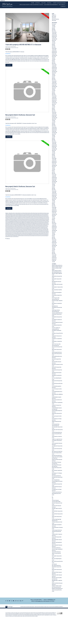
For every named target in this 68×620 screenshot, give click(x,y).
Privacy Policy (51, 606)
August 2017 (54, 166)
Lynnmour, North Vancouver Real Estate (36, 225)
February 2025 (54, 48)
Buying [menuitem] (49, 2)
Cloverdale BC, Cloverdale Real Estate (26, 217)
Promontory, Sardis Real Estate (23, 229)
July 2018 (53, 151)
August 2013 (54, 231)
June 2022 (53, 90)
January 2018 (54, 159)
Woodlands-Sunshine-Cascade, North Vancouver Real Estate (38, 235)
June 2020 (53, 121)
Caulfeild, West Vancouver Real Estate (14, 216)
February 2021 (54, 112)
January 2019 (54, 143)
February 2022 (54, 95)
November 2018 (54, 146)
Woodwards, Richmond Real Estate (57, 588)
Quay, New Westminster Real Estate (30, 229)
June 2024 (53, 59)
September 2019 (54, 132)
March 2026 (54, 30)
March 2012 (53, 253)
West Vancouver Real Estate (56, 565)
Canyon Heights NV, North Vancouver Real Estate (41, 215)
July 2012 (53, 248)
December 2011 (54, 257)
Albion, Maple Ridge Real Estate (57, 272)
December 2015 (54, 193)
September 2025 (54, 38)
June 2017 (53, 169)
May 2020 (53, 123)
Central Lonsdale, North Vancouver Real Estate (42, 216)
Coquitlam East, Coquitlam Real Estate (10, 218)
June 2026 (53, 26)
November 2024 (54, 52)
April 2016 (53, 188)
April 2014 (53, 220)
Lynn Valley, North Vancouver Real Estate (27, 225)
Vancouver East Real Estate (56, 547)
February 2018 (54, 158)
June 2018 (53, 153)
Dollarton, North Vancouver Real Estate (18, 219)
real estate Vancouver (39, 229)
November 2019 (54, 129)
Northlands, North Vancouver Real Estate (15, 228)
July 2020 (53, 120)
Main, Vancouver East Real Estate (43, 225)
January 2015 (54, 208)
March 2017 (53, 173)
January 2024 (54, 66)
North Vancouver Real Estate (56, 475)
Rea (35, 229)
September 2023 (54, 71)
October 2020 (54, 116)
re (34, 229)
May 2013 (53, 235)
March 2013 (53, 238)
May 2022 (53, 91)
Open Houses (54, 17)
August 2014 (54, 215)
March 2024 (54, 63)
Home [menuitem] (32, 2)
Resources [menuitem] (62, 4)
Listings (37, 2)
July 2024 (53, 57)
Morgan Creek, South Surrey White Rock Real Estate (26, 226)
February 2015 (54, 207)
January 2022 (54, 97)
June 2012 (53, 249)
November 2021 (54, 100)
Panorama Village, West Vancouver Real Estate (30, 228)
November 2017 (54, 162)
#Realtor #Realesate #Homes (56, 270)
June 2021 (53, 106)
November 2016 (54, 178)
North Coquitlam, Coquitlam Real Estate (32, 227)
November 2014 (54, 211)
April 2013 (53, 237)
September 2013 (54, 230)
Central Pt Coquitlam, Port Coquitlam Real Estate (17, 217)
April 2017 (53, 172)
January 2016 (54, 192)
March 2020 (54, 125)
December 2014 (54, 210)
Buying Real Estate (25, 215)
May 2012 (53, 250)
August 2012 (54, 246)
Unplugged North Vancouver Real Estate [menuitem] (31, 4)
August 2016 (54, 182)
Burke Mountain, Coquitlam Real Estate (19, 215)
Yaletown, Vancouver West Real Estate (14, 236)
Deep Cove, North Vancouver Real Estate (37, 218)
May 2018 (53, 154)
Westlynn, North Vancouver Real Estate (23, 234)
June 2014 (53, 218)
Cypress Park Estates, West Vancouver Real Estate (27, 218)
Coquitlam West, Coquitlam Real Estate (18, 218)
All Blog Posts (54, 14)
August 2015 (54, 199)
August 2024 (54, 56)
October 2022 (54, 85)
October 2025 (54, 37)
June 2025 (53, 43)
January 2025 (54, 49)
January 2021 (54, 113)
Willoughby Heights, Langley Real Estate (17, 235)
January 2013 (54, 241)
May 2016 (53, 186)
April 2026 (53, 29)
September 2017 (54, 165)
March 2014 (53, 222)
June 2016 (53, 185)
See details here (7, 53)
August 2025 (54, 40)
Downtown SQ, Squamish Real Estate (36, 219)
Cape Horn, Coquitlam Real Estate (57, 312)
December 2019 (54, 128)
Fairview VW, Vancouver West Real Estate (28, 221)
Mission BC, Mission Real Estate (17, 226)
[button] (5, 600)
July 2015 (53, 200)
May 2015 (53, 203)
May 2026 (53, 28)
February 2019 (54, 142)
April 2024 (53, 62)
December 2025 (54, 34)
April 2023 (53, 78)
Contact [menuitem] (63, 6)
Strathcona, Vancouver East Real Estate (13, 47)
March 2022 (54, 94)
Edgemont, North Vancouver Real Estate (19, 221)
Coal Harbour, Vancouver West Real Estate (35, 217)
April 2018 (53, 155)
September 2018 (54, 148)
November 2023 (54, 68)
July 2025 (53, 41)
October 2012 (54, 244)
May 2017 (53, 170)
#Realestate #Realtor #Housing (57, 266)
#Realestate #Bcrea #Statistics (57, 265)
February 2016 (54, 191)
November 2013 (54, 227)
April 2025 (53, 45)
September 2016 (54, 181)
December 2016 (54, 177)
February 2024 (54, 64)
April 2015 (53, 204)
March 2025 (54, 47)
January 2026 (54, 33)
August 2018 (54, 150)
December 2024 (54, 51)
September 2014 (54, 214)
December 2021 (54, 98)
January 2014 (54, 225)
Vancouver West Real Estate (56, 551)
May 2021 (53, 108)
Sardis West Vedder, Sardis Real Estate (27, 230)
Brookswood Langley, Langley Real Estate (9, 215)
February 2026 (54, 32)
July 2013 (53, 233)
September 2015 (54, 197)
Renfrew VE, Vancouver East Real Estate (9, 230)
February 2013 (54, 239)
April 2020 (53, 124)
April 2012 (53, 252)
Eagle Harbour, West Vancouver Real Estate (37, 220)
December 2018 (54, 144)
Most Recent (54, 24)
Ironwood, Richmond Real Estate (57, 432)
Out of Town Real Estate (22, 228)
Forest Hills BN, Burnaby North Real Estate (37, 221)
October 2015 (54, 196)
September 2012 (54, 245)
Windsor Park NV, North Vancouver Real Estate (27, 235)
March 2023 (54, 79)
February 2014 (54, 223)
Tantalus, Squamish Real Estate (57, 530)
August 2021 (54, 104)
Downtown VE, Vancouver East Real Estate (9, 220)
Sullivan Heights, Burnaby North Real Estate (39, 231)
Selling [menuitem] (43, 2)
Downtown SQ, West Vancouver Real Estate (44, 219)
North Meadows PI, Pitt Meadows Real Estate (41, 227)
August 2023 (54, 72)
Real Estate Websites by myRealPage (58, 606)
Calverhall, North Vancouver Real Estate (31, 215)
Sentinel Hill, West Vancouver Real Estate (36, 230)
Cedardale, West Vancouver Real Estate (23, 216)
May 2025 (53, 44)
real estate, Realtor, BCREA (45, 229)
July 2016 (53, 184)
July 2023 (53, 74)
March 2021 (53, 110)
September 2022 (54, 86)
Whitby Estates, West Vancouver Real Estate (41, 234)
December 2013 (54, 226)
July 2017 (53, 167)
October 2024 (54, 53)
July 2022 (53, 89)
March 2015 (53, 205)
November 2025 (54, 36)
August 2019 (54, 134)
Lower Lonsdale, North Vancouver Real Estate (17, 225)
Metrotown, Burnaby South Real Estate (9, 226)
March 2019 (53, 140)
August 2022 (54, 87)
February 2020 (54, 127)
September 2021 (54, 102)
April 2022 (53, 93)
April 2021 (53, 109)
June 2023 (53, 75)
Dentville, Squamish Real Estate (10, 219)
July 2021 (53, 105)
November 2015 (54, 195)
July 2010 (53, 261)
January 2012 (54, 256)
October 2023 (54, 70)
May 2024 (53, 60)
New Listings (54, 16)
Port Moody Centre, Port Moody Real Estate (15, 229)
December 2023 (54, 67)
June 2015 (53, 201)
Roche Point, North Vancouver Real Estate (18, 230)
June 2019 (53, 136)
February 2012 (54, 254)
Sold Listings (54, 20)
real (36, 229)
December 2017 (54, 161)
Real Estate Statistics (55, 19)
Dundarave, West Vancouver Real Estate (28, 220)
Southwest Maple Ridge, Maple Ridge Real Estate (21, 231)
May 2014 (53, 219)
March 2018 (53, 157)
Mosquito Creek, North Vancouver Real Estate (37, 226)
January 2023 (54, 82)
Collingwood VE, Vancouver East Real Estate (44, 217)
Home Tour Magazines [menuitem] (59, 2)
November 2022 (54, 83)
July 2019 (53, 135)
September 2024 (54, 55)
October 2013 (54, 229)
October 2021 (54, 101)
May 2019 (53, 138)
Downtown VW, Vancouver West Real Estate (19, 220)
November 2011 (54, 258)
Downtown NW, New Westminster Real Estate (27, 219)
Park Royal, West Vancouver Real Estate (39, 228)
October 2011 (54, 260)
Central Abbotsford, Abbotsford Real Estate (31, 216)
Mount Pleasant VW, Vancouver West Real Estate (14, 227)
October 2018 (54, 147)
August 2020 (54, 119)
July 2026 (53, 25)
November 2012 (54, 242)
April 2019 (53, 139)
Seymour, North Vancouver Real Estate (11, 231)
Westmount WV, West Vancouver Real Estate (32, 234)
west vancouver (54, 564)
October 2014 (54, 212)
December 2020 (54, 115)
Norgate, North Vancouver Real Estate (24, 227)
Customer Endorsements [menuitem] (51, 4)
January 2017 (54, 176)
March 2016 (53, 189)
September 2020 (54, 117)
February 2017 (54, 174)
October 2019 (54, 131)
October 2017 (54, 163)
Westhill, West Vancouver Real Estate (14, 234)
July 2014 (53, 216)
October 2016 (54, 180)
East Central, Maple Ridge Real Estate (11, 221)
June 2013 (53, 234)
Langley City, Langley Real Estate (57, 439)
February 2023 (54, 81)
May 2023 (53, 76)
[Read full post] (27, 28)
